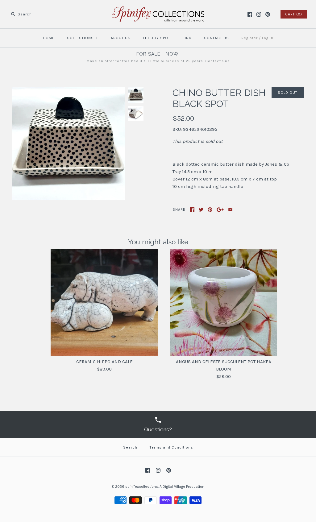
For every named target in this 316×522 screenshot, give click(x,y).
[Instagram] (258, 14)
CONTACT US (216, 38)
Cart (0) (293, 14)
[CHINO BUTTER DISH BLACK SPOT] (68, 91)
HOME (49, 38)
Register (249, 38)
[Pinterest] (267, 14)
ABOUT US (121, 38)
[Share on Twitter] (201, 209)
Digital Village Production (183, 486)
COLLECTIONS (82, 38)
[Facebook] (249, 14)
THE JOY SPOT (156, 38)
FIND (187, 38)
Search (130, 447)
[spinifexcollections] (158, 10)
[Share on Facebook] (192, 209)
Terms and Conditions (171, 447)
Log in (267, 38)
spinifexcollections (141, 486)
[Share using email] (230, 209)
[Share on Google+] (220, 209)
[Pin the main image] (210, 209)
